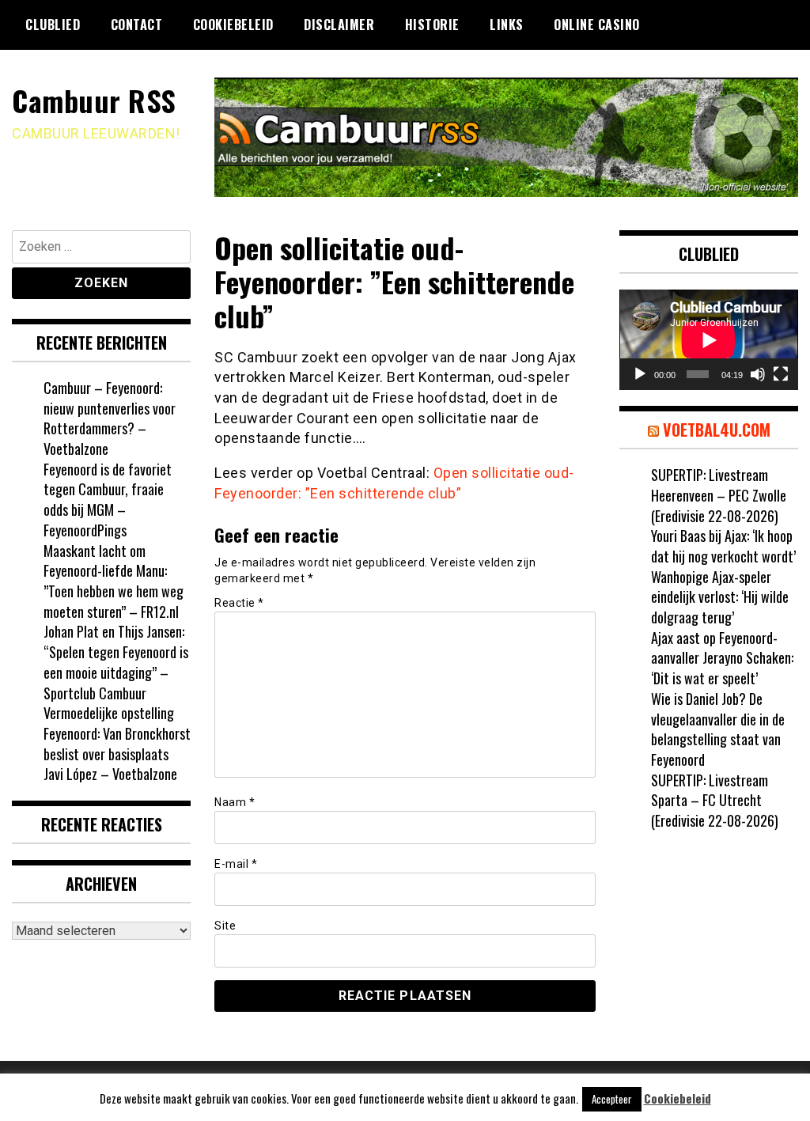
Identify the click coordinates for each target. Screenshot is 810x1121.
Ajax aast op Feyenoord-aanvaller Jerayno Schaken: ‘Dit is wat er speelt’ (722, 657)
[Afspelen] (640, 374)
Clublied (52, 24)
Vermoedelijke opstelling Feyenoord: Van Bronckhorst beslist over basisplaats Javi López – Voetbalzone (117, 743)
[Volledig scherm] (781, 374)
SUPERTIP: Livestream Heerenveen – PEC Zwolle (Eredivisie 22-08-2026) (718, 494)
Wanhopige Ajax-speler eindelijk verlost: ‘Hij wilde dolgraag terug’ (720, 596)
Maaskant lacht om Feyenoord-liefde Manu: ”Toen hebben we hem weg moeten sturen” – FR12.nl (114, 581)
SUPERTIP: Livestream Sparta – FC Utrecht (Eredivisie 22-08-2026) (714, 800)
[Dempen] (758, 374)
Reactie (239, 602)
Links (507, 24)
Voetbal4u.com (716, 429)
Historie (432, 24)
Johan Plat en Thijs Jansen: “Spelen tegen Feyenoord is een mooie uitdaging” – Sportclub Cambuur (116, 662)
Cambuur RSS (94, 100)
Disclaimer (339, 24)
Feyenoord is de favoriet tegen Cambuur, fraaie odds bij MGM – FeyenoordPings (108, 499)
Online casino (597, 24)
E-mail (235, 864)
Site (225, 925)
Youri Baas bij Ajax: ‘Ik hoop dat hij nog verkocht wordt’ (723, 545)
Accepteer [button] (612, 1099)
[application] (708, 340)
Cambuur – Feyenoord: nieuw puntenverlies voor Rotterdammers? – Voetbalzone (110, 418)
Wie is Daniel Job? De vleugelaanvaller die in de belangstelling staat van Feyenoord (718, 729)
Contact (137, 24)
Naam (234, 802)
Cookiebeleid (233, 24)
